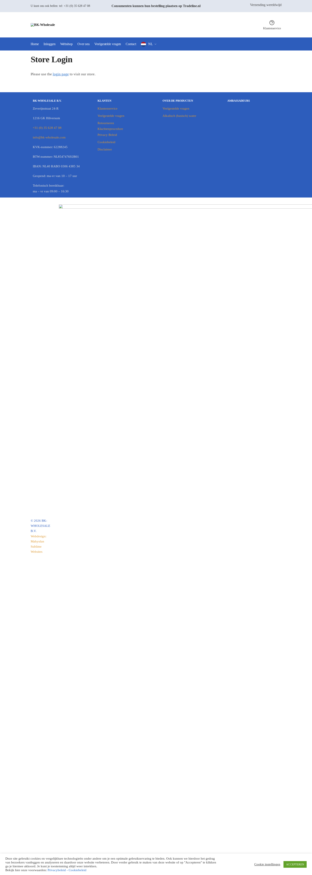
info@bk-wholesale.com (49, 137)
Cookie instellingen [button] (267, 864)
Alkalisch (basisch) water (179, 115)
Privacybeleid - (58, 870)
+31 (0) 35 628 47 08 (77, 5)
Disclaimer (105, 149)
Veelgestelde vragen (111, 115)
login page (61, 74)
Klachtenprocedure (110, 129)
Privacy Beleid (107, 135)
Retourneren (106, 123)
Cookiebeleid (106, 142)
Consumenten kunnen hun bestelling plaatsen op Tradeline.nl (156, 6)
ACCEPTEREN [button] (295, 864)
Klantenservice (272, 28)
